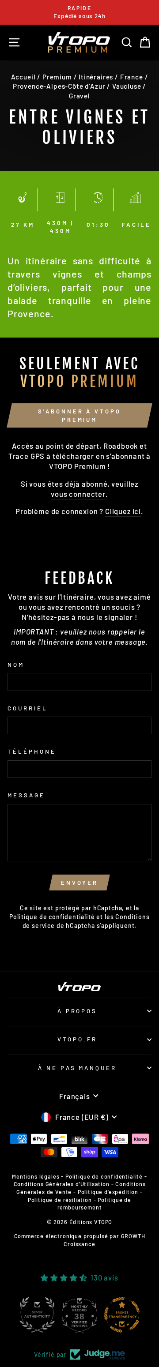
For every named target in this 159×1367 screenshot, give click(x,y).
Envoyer (79, 882)
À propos (77, 1010)
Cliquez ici (123, 511)
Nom (16, 664)
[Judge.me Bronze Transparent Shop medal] (124, 1315)
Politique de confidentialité (52, 916)
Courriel (28, 708)
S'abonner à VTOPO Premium (79, 415)
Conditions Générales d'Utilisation (62, 1183)
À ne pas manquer (77, 1067)
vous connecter (78, 493)
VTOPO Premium (77, 466)
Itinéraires (96, 77)
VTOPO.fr (77, 1039)
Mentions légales (35, 1176)
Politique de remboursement (94, 1203)
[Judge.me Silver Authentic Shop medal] (39, 1315)
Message (26, 795)
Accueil (23, 77)
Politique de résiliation (60, 1199)
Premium (57, 77)
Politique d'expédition (108, 1191)
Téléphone (32, 751)
